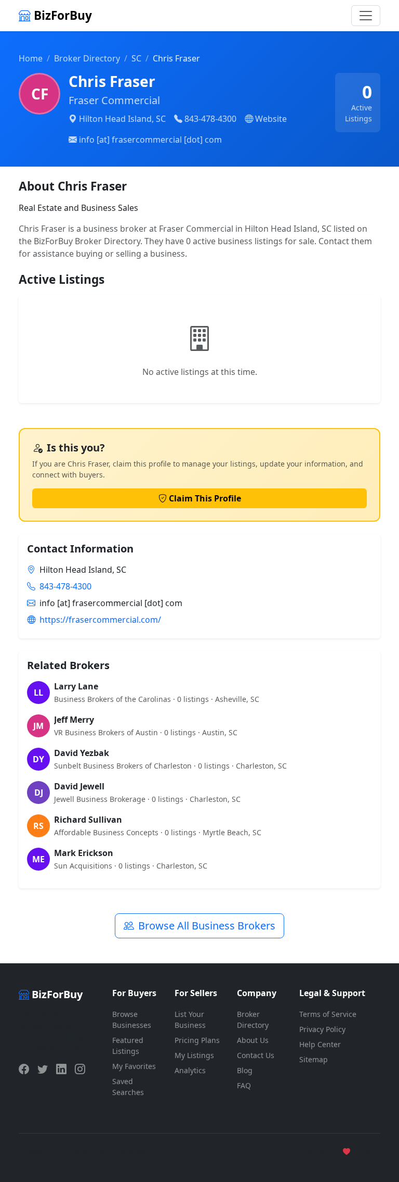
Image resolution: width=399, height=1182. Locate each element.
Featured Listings (127, 1045)
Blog (244, 1070)
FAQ (244, 1085)
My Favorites (134, 1066)
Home (31, 58)
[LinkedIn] (61, 1069)
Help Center (320, 1044)
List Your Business (190, 1019)
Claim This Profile (205, 498)
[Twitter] (42, 1069)
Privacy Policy (322, 1029)
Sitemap (313, 1059)
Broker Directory (87, 58)
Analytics (190, 1070)
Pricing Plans (197, 1040)
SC (136, 58)
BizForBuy (61, 15)
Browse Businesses (131, 1019)
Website (271, 118)
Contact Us (255, 1055)
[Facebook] (24, 1069)
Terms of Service (327, 1014)
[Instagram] (80, 1069)
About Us (253, 1040)
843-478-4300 (210, 118)
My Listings (194, 1055)
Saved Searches (128, 1086)
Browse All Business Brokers (206, 926)
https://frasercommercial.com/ (100, 619)
